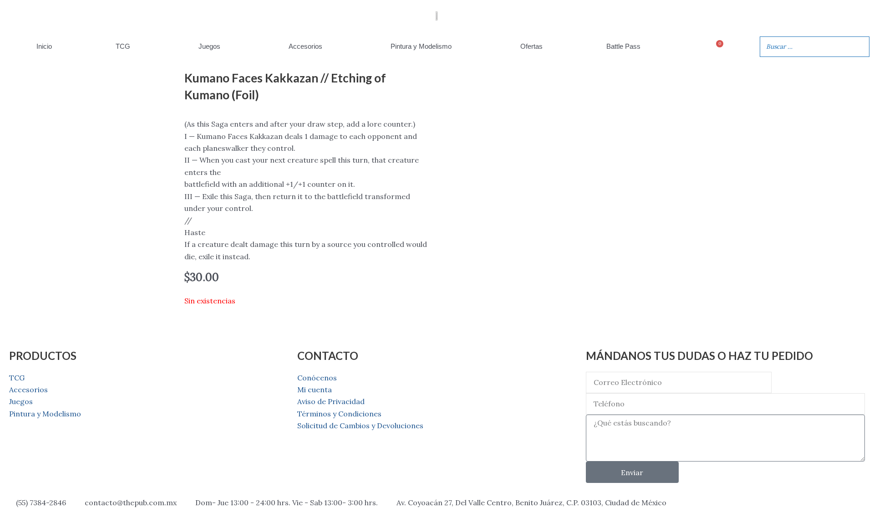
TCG (123, 46)
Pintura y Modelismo (421, 46)
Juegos (209, 46)
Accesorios (305, 46)
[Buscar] (860, 46)
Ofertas (531, 46)
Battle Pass (623, 46)
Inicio (44, 46)
